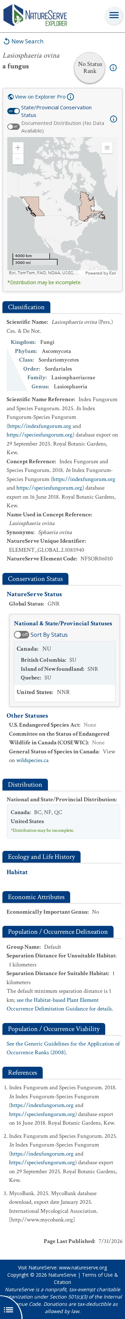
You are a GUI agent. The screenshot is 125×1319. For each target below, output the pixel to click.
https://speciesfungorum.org (40, 435)
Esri (112, 273)
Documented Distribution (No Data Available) (62, 126)
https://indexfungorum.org (39, 426)
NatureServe (62, 1274)
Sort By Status (49, 635)
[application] (62, 206)
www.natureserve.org (83, 1267)
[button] (18, 147)
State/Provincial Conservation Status (56, 111)
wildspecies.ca (32, 760)
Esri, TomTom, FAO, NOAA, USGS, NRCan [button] (46, 273)
